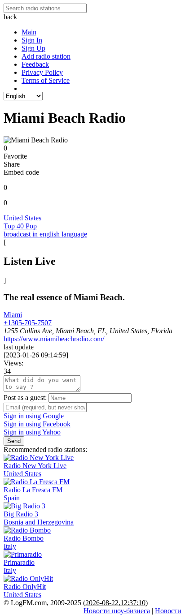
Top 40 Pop (20, 226)
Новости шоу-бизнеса (117, 611)
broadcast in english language (45, 234)
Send (14, 441)
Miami (13, 314)
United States (22, 218)
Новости (168, 611)
